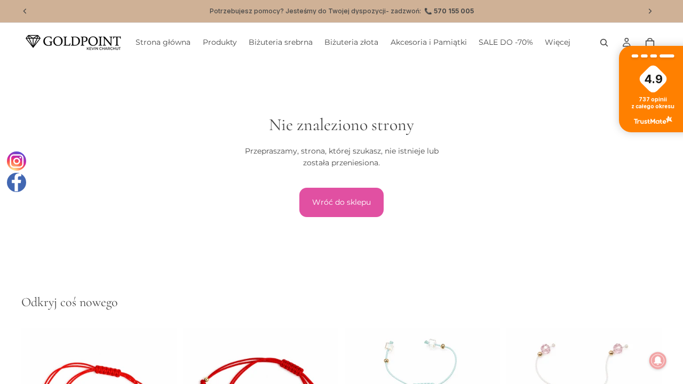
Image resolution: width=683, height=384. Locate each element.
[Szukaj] (604, 42)
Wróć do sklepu (341, 202)
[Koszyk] (650, 42)
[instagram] (16, 161)
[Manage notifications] (657, 360)
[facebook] (16, 182)
